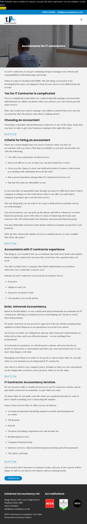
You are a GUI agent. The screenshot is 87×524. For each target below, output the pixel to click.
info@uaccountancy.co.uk (70, 12)
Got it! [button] (3, 8)
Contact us (13, 478)
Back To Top (10, 134)
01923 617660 (48, 12)
